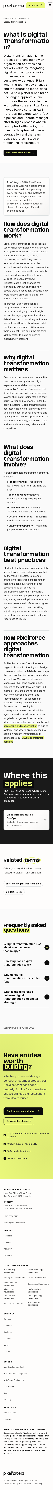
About (6, 1345)
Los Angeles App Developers (35, 1297)
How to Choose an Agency (15, 1373)
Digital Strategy (14, 892)
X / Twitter (8, 1255)
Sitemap (38, 1484)
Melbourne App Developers (10, 1284)
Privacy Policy (25, 1484)
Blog (6, 1393)
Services (7, 1319)
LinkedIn (7, 1242)
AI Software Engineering (14, 1380)
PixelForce (8, 18)
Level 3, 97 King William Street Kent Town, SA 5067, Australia (17, 1194)
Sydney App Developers (14, 1277)
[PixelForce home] (14, 5)
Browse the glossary (19, 1121)
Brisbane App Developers (9, 1290)
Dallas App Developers (38, 1277)
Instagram (8, 1249)
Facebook (8, 1236)
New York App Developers (34, 1303)
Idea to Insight (10, 1413)
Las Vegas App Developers (34, 1290)
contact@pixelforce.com (14, 1223)
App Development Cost (14, 1367)
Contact (7, 1351)
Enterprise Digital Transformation (23, 883)
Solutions (8, 1332)
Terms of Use (9, 1484)
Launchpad (8, 1419)
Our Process (9, 1386)
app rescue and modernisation (20, 725)
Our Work (7, 1338)
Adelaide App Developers (9, 1297)
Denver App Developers (38, 1284)
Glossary (22, 18)
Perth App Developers (13, 1303)
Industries (8, 1325)
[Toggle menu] (50, 5)
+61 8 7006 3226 (11, 1216)
